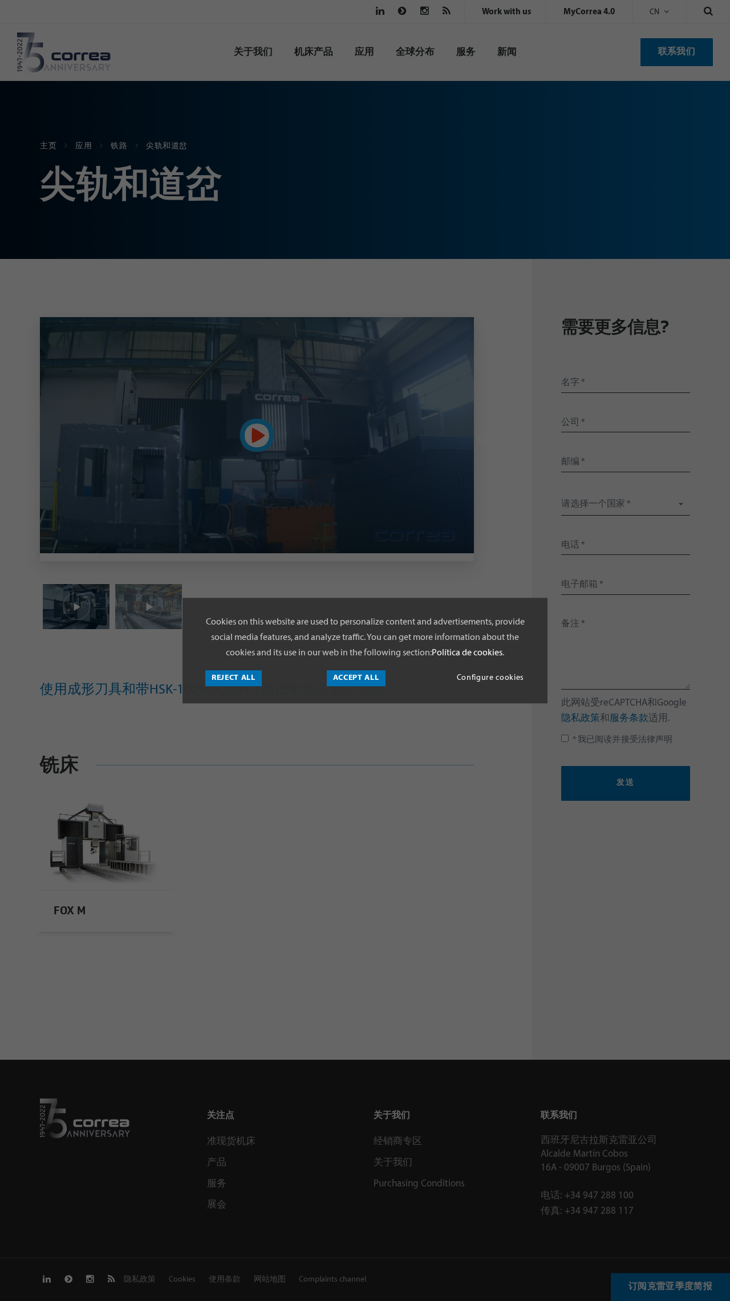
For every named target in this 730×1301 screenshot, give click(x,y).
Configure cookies (490, 678)
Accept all (356, 678)
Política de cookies (467, 653)
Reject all (234, 678)
